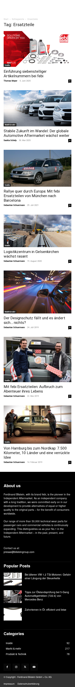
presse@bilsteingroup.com (19, 552)
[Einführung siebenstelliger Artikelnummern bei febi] (37, 49)
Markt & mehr (10, 125)
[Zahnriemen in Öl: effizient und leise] (13, 614)
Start (6, 19)
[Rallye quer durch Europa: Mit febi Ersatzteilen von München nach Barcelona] (37, 168)
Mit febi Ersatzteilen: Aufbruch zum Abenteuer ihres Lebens (33, 389)
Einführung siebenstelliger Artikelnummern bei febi (25, 73)
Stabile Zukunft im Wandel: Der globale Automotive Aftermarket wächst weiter (36, 133)
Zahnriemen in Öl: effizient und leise (45, 609)
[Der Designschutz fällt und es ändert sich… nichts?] (37, 292)
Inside (7, 65)
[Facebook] (7, 667)
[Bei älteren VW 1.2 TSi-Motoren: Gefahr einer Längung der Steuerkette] (13, 579)
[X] (25, 667)
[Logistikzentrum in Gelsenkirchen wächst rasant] (37, 231)
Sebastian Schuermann (14, 205)
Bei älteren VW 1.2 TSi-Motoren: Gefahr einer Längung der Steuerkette (48, 576)
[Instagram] (16, 667)
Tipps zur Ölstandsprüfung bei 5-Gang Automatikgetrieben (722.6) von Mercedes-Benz (47, 595)
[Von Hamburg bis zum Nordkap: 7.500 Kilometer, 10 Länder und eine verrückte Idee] (37, 425)
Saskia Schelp (10, 140)
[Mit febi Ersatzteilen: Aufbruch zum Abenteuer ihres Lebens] (37, 359)
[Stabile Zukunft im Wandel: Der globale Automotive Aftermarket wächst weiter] (37, 108)
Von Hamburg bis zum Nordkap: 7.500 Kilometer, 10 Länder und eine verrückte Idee (37, 453)
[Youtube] (34, 667)
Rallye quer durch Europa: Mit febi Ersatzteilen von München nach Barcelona (32, 196)
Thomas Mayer (10, 81)
